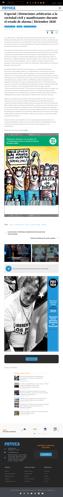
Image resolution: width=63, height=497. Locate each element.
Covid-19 (12, 224)
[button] (3, 2)
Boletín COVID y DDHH (10, 26)
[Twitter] (27, 3)
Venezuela (43, 224)
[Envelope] (43, 3)
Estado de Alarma (35, 224)
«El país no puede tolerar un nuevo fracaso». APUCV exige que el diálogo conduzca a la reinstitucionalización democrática (34, 385)
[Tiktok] (38, 3)
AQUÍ (25, 130)
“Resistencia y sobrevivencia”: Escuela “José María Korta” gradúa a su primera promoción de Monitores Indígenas (34, 405)
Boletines (19, 26)
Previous (5, 253)
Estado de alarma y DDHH (30, 26)
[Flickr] (41, 3)
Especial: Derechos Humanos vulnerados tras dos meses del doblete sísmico (34, 412)
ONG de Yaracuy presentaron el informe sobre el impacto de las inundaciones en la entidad (33, 399)
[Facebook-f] (30, 3)
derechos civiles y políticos (22, 224)
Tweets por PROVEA (10, 367)
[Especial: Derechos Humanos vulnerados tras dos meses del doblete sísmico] (16, 413)
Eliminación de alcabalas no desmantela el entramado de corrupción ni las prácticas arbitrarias (32, 378)
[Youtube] (35, 3)
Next (58, 253)
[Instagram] (33, 3)
